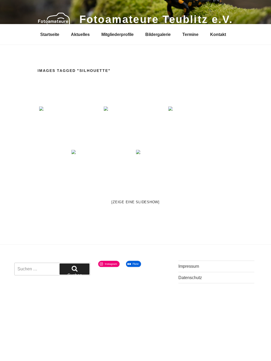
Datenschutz (190, 277)
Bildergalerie (158, 34)
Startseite (49, 34)
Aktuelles (80, 34)
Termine (190, 34)
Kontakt (218, 34)
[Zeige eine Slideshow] (135, 202)
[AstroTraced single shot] (135, 128)
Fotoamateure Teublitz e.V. (156, 19)
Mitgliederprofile (117, 34)
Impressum (188, 266)
